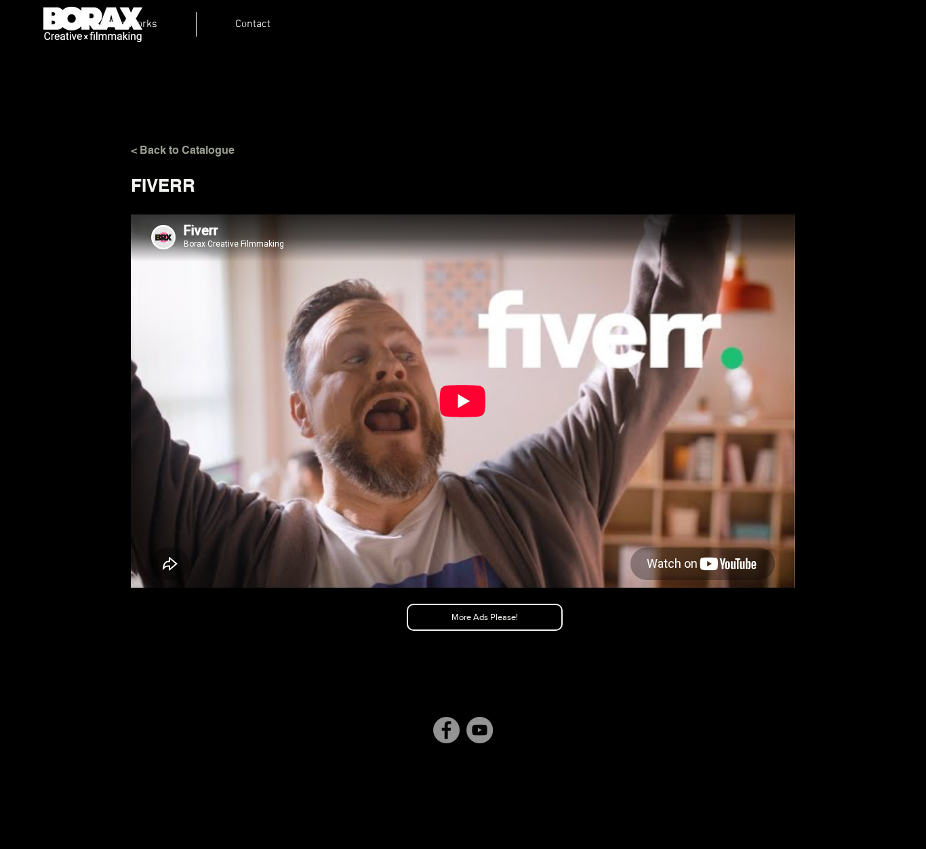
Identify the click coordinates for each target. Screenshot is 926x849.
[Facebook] (446, 730)
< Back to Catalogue (183, 150)
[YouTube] (479, 730)
